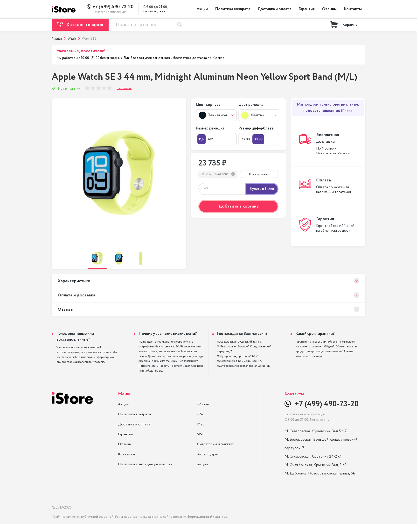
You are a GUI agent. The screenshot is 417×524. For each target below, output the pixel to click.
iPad (200, 414)
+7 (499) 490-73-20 (112, 7)
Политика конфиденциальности (145, 464)
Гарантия (307, 9)
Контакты (353, 9)
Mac (200, 424)
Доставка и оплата (274, 9)
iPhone (203, 404)
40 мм (246, 139)
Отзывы (329, 9)
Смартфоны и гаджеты (216, 444)
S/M (210, 139)
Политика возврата (232, 9)
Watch (202, 434)
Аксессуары (207, 454)
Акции (202, 9)
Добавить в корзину (238, 206)
